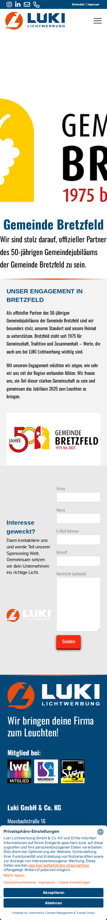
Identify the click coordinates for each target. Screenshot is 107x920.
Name (60, 510)
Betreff (61, 552)
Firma (60, 488)
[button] (98, 21)
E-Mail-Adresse (67, 531)
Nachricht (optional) (71, 573)
